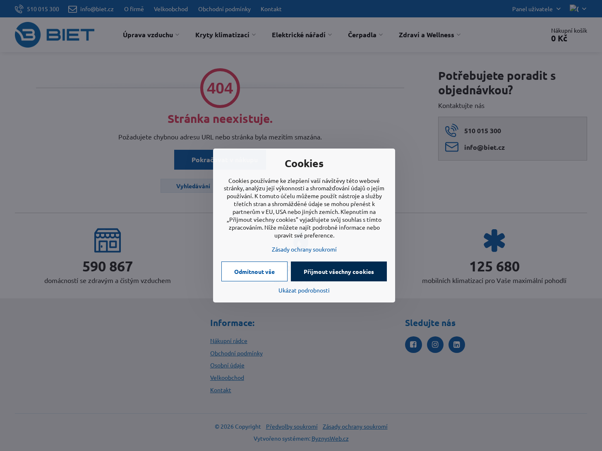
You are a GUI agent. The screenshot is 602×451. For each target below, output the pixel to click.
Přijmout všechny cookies (339, 271)
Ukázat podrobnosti (304, 290)
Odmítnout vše (254, 271)
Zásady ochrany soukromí (304, 249)
